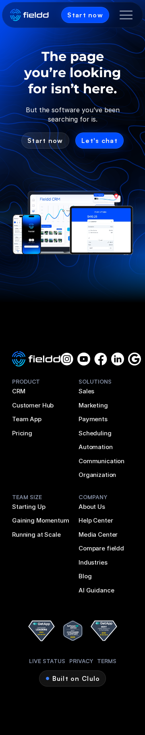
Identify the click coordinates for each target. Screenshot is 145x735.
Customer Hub (33, 405)
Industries (93, 562)
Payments (93, 419)
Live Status (47, 660)
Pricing (22, 433)
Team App (26, 419)
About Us (92, 506)
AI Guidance (96, 590)
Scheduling (95, 433)
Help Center (96, 520)
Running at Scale (36, 534)
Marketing (93, 405)
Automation (96, 447)
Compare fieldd (101, 548)
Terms (106, 660)
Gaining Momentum (40, 520)
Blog (85, 576)
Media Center (98, 534)
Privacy (81, 660)
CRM (18, 391)
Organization (97, 475)
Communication (101, 461)
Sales (86, 391)
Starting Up (28, 506)
